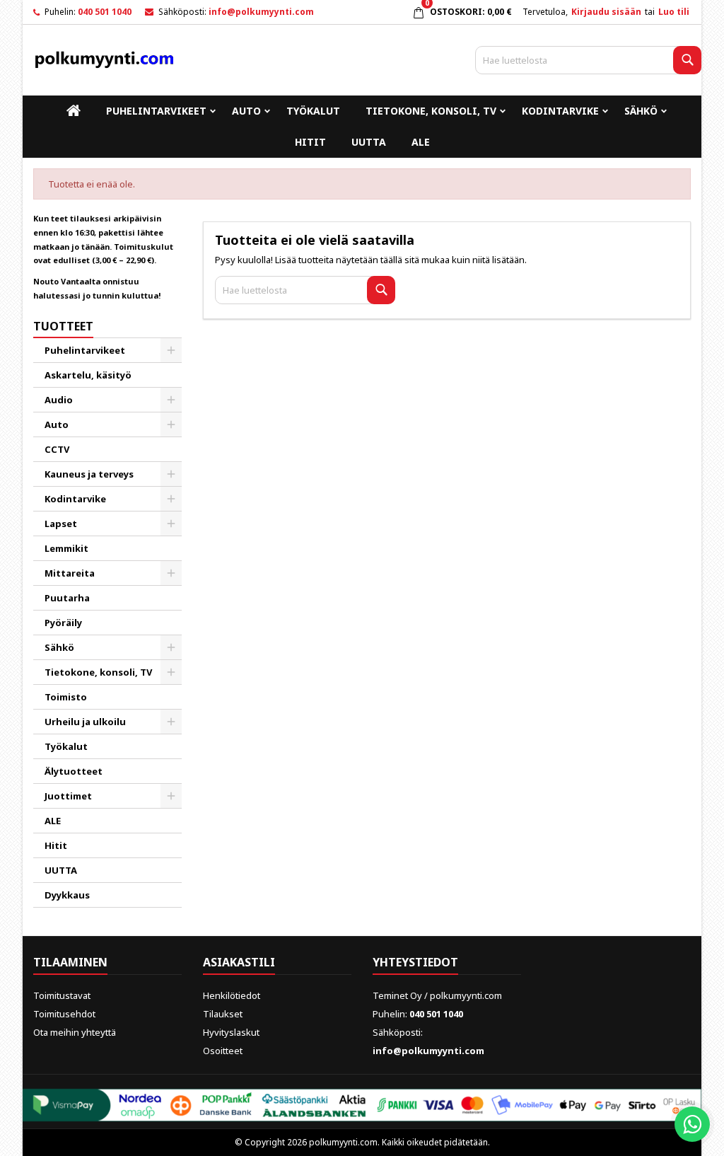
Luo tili (673, 12)
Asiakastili (239, 962)
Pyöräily (63, 622)
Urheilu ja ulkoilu (85, 721)
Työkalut (313, 110)
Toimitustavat (61, 995)
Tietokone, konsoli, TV (431, 110)
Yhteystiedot (415, 962)
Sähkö (641, 110)
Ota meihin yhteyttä (74, 1032)
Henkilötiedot (231, 995)
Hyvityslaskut (231, 1032)
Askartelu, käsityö (88, 375)
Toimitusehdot (64, 1013)
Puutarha (67, 597)
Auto (246, 110)
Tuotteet (63, 326)
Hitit (310, 142)
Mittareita (70, 573)
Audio (59, 399)
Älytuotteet (74, 771)
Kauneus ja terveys (89, 474)
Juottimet (68, 796)
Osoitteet (223, 1050)
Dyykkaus (67, 895)
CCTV (57, 449)
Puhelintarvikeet (156, 110)
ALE (420, 142)
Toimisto (66, 696)
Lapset (61, 523)
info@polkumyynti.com (261, 12)
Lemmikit (66, 548)
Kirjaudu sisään (606, 12)
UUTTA (368, 142)
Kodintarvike (560, 110)
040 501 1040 (105, 12)
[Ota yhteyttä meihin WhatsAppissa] (692, 1124)
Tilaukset (223, 1013)
